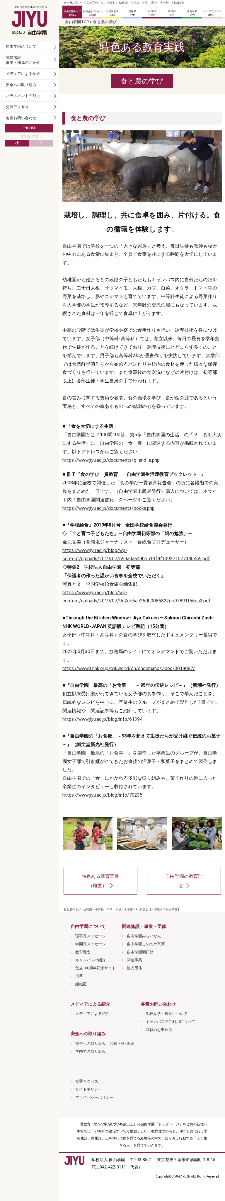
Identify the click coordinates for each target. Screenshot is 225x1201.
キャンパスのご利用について (170, 1021)
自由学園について (21, 46)
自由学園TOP (77, 22)
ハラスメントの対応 (23, 95)
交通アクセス (86, 1081)
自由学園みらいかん (144, 936)
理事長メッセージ (90, 936)
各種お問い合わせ (21, 118)
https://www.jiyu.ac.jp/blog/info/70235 (102, 795)
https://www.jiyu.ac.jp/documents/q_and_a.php (111, 460)
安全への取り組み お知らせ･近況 (104, 1043)
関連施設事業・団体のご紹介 (23, 60)
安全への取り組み (21, 85)
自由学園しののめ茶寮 (146, 944)
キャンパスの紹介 (90, 960)
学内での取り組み (90, 1051)
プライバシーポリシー (94, 1097)
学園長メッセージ (90, 944)
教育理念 (83, 952)
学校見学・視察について (167, 1013)
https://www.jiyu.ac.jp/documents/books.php (108, 508)
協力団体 (134, 968)
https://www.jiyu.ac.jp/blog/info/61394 (102, 719)
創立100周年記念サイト (95, 968)
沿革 (79, 976)
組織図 (81, 984)
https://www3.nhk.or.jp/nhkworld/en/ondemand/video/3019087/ (128, 668)
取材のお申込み (159, 1030)
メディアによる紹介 (92, 1013)
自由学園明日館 (140, 952)
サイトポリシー (88, 1089)
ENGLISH (29, 128)
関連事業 (134, 960)
